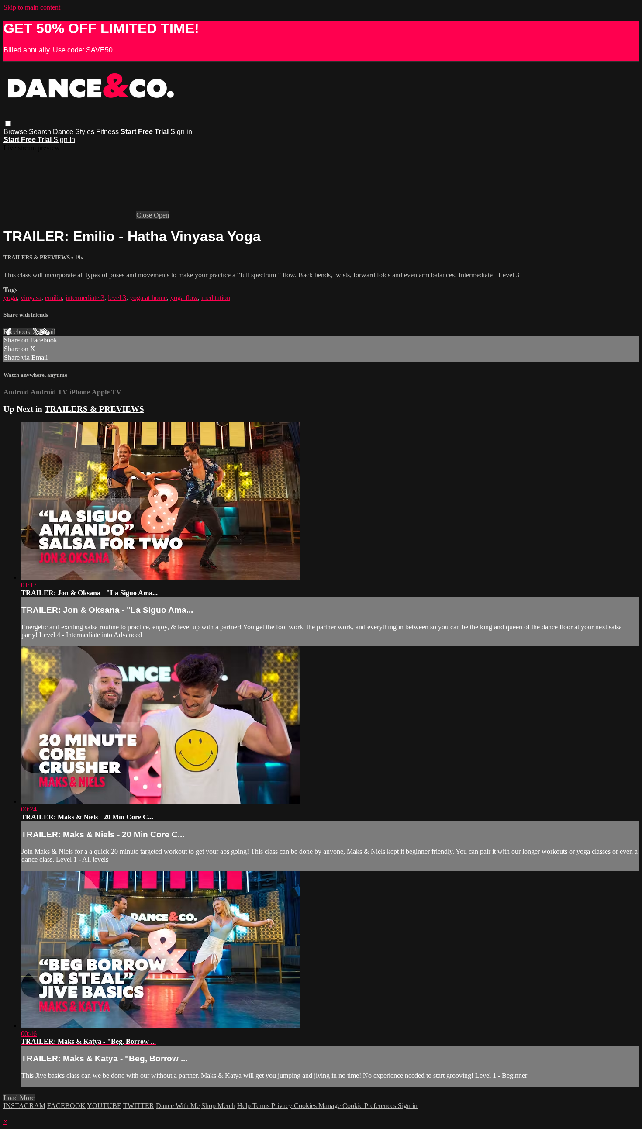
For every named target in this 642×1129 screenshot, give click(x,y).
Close (145, 215)
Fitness (107, 131)
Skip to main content (31, 7)
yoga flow (184, 297)
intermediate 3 (85, 297)
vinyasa (31, 297)
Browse (16, 131)
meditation (215, 297)
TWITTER (138, 1105)
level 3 (117, 297)
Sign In (64, 139)
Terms (261, 1105)
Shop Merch (218, 1105)
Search (41, 131)
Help (244, 1105)
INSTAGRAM (24, 1105)
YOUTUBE (104, 1105)
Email (47, 331)
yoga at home (148, 297)
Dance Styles (73, 131)
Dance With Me (178, 1105)
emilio (53, 297)
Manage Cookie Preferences (358, 1105)
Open (161, 215)
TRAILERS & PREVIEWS (37, 257)
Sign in (181, 131)
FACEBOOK (66, 1105)
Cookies (306, 1105)
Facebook (17, 331)
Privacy (282, 1105)
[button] (8, 123)
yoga (10, 297)
